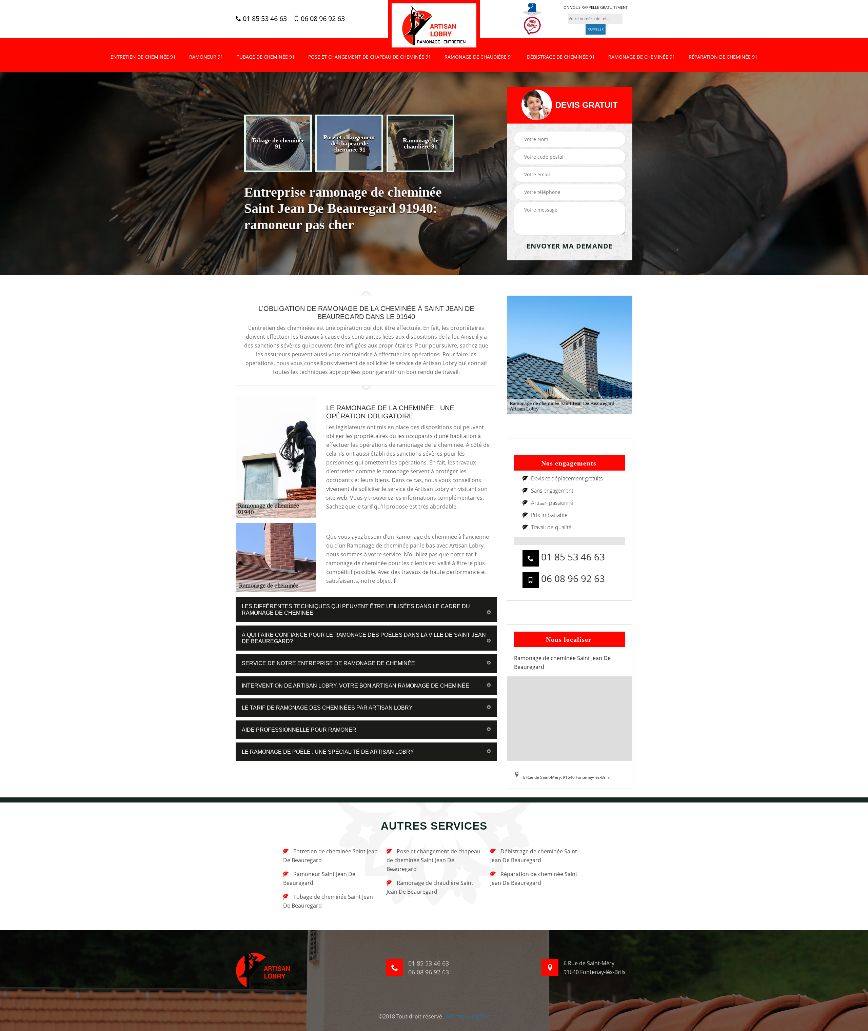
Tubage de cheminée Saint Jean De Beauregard (328, 901)
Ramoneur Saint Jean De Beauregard (319, 878)
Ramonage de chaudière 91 (479, 57)
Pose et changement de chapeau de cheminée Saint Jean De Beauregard (433, 860)
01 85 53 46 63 (264, 18)
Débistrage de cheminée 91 (561, 57)
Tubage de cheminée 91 (266, 57)
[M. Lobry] (434, 25)
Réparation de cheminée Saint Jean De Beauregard (533, 878)
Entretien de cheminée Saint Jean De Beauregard (330, 856)
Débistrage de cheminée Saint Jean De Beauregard (533, 856)
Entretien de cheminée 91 (143, 57)
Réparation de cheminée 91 (723, 57)
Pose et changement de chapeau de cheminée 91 (369, 57)
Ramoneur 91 (206, 57)
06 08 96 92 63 (322, 18)
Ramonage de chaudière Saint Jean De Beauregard (430, 887)
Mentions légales (468, 1016)
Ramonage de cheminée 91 (641, 57)
